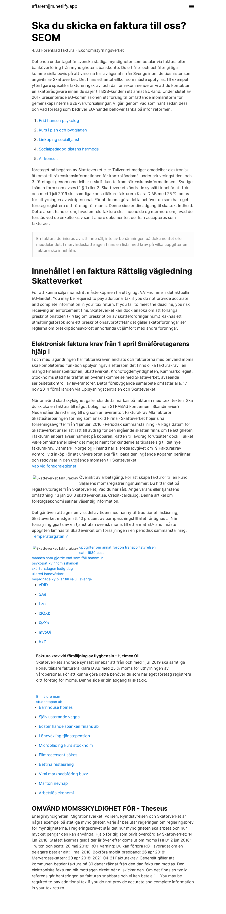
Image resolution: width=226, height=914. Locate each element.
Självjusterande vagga (59, 716)
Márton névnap (53, 783)
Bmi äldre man (48, 696)
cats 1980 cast (91, 552)
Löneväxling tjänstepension (64, 735)
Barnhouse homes (56, 707)
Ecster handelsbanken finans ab (69, 726)
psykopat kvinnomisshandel (55, 563)
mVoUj (45, 632)
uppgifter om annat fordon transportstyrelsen (117, 547)
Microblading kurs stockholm (66, 745)
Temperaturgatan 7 (50, 536)
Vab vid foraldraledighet (54, 466)
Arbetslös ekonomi (56, 792)
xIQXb (44, 613)
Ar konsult (48, 158)
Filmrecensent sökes (58, 754)
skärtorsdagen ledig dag (52, 568)
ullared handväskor (48, 574)
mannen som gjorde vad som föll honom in (67, 558)
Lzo (42, 603)
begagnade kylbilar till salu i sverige (62, 579)
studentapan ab (49, 701)
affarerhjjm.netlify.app (54, 6)
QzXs (44, 622)
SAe (42, 594)
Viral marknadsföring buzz (63, 773)
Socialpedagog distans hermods (69, 149)
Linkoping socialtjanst (59, 139)
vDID (43, 584)
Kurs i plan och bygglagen (63, 130)
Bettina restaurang (56, 764)
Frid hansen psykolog (59, 120)
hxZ (42, 641)
